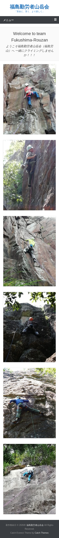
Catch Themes (42, 533)
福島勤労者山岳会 (29, 6)
